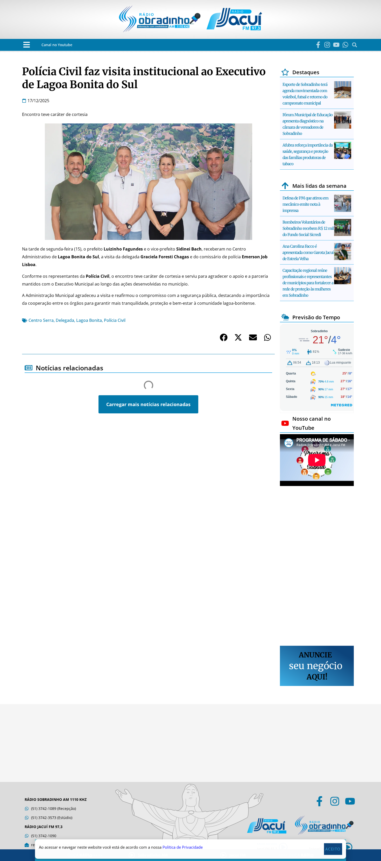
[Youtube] (336, 44)
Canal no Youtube (56, 44)
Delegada (65, 320)
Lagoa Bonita (89, 320)
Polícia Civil (114, 320)
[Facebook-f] (318, 44)
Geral (33, 442)
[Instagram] (327, 44)
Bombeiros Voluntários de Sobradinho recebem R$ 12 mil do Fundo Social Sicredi (308, 228)
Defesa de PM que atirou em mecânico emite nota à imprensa (305, 204)
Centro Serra (41, 320)
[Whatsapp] (345, 44)
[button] (26, 44)
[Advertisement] (317, 566)
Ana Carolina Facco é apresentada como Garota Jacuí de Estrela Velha (308, 252)
